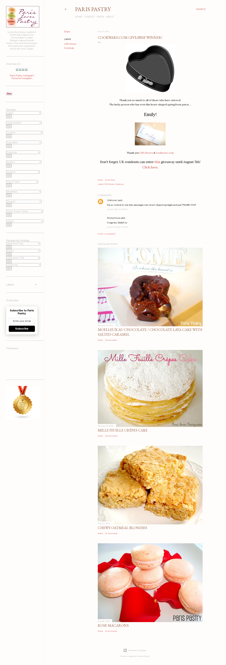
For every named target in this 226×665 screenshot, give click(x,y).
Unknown (112, 200)
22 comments (111, 533)
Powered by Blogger (137, 650)
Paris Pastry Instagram (22, 75)
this (157, 162)
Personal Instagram (21, 78)
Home (78, 16)
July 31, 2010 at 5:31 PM (117, 209)
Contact (89, 16)
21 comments (111, 631)
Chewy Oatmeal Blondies (122, 527)
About (110, 16)
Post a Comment (106, 234)
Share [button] (67, 31)
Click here (150, 167)
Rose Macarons (113, 625)
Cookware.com (165, 152)
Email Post (110, 180)
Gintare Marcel (143, 656)
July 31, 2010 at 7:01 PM (117, 227)
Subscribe (21, 328)
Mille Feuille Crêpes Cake (123, 430)
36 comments (111, 436)
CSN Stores (70, 44)
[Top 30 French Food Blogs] (22, 418)
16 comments (111, 340)
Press (100, 16)
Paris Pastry (93, 9)
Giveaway (69, 48)
